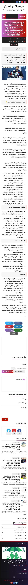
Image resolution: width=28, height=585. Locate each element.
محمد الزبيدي (22, 565)
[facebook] (17, 2)
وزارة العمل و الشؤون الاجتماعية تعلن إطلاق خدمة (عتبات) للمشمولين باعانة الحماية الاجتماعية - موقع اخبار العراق (11, 462)
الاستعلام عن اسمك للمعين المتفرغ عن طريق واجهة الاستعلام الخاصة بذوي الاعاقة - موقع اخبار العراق (11, 447)
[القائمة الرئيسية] (4, 16)
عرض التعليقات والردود (7, 371)
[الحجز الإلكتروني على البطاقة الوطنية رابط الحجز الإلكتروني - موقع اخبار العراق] (23, 490)
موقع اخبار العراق (14, 6)
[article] (14, 342)
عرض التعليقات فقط (19, 371)
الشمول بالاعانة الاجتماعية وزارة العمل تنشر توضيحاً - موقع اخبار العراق (15, 561)
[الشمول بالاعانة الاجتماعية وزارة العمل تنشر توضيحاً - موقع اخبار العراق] (14, 553)
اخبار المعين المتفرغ (19, 538)
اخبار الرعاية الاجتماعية (19, 533)
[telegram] (20, 2)
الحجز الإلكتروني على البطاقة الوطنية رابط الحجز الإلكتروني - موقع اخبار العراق (12, 492)
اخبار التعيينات (11, 41)
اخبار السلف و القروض (19, 535)
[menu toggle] (25, 2)
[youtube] (22, 2)
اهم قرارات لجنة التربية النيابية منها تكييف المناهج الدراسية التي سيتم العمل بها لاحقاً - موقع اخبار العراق (11, 478)
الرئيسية (21, 17)
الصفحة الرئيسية (20, 41)
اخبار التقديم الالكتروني (19, 530)
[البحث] (3, 2)
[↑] (14, 577)
